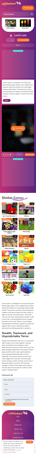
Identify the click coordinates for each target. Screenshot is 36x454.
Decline (29, 446)
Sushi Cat (26, 295)
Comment (19, 155)
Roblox (26, 216)
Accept (29, 442)
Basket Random (9, 248)
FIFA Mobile (26, 231)
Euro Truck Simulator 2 (10, 216)
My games (27, 8)
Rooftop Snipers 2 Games (26, 279)
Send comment (9, 404)
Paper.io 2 (26, 264)
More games (30, 155)
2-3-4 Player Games (9, 264)
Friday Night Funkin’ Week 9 (10, 232)
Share (12, 40)
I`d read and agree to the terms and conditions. (16, 400)
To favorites (24, 40)
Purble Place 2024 (9, 279)
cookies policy (12, 452)
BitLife (26, 248)
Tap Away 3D (10, 295)
